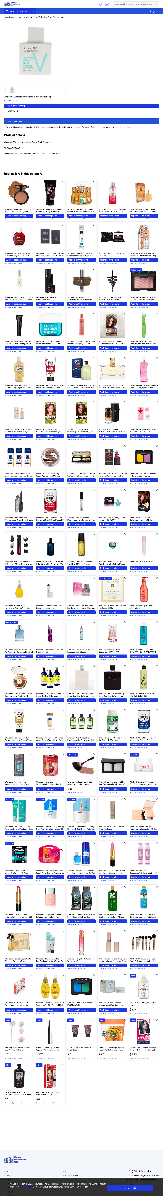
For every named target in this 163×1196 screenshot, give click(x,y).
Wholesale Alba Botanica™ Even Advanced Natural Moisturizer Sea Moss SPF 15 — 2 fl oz (18, 828)
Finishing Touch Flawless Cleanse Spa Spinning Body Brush (18, 1049)
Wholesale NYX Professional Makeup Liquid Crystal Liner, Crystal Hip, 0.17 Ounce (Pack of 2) (80, 519)
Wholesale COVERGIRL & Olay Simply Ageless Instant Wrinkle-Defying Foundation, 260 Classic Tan (50, 475)
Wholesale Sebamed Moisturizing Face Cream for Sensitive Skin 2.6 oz (143, 783)
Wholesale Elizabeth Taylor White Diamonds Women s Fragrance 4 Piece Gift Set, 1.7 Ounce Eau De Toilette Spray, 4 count (18, 960)
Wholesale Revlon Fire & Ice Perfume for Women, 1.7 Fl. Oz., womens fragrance (17, 607)
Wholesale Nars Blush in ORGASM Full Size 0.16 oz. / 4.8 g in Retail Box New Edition (143, 298)
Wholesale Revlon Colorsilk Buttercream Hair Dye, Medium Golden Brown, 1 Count (141, 519)
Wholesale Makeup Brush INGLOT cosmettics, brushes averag (80, 783)
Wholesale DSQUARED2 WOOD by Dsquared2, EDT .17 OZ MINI (143, 431)
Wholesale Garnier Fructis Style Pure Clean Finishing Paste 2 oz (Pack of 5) (113, 563)
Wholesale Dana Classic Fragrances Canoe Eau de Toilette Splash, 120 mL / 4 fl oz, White (81, 387)
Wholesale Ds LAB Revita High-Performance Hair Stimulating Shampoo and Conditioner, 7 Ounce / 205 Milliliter (19, 1004)
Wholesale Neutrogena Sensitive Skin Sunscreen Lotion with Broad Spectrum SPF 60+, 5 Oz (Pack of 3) (144, 916)
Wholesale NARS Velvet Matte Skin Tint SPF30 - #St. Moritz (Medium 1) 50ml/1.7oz (19, 343)
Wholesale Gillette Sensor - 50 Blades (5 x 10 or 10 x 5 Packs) (17, 872)
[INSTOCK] (81, 777)
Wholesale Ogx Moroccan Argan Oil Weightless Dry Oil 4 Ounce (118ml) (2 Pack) (50, 1004)
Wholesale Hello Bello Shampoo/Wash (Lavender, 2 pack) (143, 872)
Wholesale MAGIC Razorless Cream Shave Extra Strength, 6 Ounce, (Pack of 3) (50, 387)
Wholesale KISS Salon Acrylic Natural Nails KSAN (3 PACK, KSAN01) (110, 651)
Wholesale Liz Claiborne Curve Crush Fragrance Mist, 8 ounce (50, 651)
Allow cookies (130, 1188)
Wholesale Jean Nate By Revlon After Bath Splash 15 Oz (142, 695)
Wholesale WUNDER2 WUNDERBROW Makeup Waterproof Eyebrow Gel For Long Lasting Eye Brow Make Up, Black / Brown (81, 298)
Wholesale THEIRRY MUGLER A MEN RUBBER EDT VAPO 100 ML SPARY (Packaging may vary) (50, 254)
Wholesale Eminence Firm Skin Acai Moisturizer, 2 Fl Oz (112, 607)
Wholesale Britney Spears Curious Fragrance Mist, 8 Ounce (80, 651)
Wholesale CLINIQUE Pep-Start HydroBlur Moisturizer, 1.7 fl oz (48, 343)
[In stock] (143, 777)
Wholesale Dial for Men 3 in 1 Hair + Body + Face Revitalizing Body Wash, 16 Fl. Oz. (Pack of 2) (81, 916)
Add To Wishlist (13, 111)
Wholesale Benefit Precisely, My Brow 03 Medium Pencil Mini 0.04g (143, 254)
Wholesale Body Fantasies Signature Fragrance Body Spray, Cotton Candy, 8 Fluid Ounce (144, 387)
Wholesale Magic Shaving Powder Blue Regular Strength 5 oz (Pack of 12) (144, 739)
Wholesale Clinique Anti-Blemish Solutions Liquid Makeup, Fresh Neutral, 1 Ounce (48, 916)
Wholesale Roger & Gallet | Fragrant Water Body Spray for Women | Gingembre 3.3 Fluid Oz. (112, 210)
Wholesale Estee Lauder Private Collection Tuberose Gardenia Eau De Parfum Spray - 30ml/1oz (112, 387)
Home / (6, 17)
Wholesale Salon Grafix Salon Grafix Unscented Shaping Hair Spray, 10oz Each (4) (81, 254)
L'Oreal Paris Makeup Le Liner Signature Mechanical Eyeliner (47, 1049)
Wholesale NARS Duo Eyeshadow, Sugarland (112, 254)
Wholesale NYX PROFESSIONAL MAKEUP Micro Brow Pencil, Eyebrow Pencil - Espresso (111, 298)
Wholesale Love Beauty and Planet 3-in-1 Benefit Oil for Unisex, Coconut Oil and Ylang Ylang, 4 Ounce (80, 563)
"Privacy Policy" (26, 1187)
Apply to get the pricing (15, 106)
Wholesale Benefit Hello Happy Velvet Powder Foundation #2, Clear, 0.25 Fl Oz (144, 828)
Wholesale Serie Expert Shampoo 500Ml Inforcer (143, 607)
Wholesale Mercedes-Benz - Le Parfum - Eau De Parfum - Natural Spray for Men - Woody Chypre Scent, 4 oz (112, 431)
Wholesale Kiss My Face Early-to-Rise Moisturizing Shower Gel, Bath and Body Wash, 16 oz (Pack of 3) (80, 739)
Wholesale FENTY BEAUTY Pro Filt (143, 562)
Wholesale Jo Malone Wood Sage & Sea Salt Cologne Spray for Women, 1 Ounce (19, 298)
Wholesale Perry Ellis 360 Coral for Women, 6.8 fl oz (80, 960)
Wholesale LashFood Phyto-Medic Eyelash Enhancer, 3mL (49, 607)
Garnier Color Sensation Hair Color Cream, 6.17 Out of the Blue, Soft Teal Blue (143, 1049)
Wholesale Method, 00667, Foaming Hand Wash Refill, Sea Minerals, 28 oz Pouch (50, 828)
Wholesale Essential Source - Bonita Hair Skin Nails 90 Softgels (112, 739)
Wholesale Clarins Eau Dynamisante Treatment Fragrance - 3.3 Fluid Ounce (19, 254)
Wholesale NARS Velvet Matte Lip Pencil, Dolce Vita (49, 298)
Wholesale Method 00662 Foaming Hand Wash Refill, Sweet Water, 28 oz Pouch (80, 828)
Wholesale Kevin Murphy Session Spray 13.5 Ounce (111, 828)
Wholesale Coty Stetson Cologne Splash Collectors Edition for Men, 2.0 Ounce (143, 210)
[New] (143, 998)
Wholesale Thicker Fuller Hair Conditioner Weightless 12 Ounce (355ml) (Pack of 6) (111, 916)
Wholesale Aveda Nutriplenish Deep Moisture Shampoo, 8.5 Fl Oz (81, 343)
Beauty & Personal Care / (17, 17)
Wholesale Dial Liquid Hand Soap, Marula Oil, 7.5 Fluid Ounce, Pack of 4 (81, 210)
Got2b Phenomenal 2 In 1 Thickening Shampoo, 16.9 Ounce (18, 1093)
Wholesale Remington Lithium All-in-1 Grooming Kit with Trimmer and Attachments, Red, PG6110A (19, 563)
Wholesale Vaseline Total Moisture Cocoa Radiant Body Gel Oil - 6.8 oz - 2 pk (50, 739)
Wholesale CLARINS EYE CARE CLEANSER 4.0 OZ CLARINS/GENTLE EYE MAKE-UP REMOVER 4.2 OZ (144, 651)
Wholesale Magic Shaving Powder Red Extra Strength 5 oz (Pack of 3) (50, 519)
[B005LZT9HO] (112, 601)
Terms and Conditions (74, 1175)
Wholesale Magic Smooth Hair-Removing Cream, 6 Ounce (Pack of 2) (19, 739)
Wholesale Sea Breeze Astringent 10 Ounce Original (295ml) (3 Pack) (18, 387)
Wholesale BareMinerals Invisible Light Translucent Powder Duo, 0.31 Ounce (112, 783)
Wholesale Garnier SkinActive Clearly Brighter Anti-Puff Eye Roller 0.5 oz (143, 343)
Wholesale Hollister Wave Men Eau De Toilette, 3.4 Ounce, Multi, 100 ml (19, 651)
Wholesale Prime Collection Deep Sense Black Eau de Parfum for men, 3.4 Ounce (111, 695)
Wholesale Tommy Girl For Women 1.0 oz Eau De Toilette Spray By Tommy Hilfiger (18, 431)
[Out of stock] (143, 293)
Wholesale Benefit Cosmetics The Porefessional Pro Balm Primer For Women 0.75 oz (49, 960)
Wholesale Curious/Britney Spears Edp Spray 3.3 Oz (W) (112, 519)
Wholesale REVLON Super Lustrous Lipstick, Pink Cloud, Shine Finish (112, 872)
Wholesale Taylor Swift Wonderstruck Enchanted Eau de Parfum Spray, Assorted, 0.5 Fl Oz (49, 783)
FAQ (66, 1171)
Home (9, 1171)
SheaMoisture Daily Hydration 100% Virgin (143, 1004)
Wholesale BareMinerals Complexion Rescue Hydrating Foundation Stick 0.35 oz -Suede (113, 960)
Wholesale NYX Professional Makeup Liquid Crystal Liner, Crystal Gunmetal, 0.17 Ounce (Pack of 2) (18, 519)
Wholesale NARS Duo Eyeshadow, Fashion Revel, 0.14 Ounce (143, 475)
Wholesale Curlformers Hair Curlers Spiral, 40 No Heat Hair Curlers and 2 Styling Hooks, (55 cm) (50, 872)
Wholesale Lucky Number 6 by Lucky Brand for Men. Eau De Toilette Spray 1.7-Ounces (113, 475)
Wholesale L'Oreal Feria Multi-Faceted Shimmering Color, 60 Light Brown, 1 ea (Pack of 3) (112, 343)
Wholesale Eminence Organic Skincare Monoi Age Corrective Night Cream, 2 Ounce (111, 1004)
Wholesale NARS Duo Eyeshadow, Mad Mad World (80, 1004)
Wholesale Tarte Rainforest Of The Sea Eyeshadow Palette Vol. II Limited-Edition (18, 695)
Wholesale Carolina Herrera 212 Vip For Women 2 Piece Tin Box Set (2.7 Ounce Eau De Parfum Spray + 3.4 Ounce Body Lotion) (81, 475)
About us (10, 1175)
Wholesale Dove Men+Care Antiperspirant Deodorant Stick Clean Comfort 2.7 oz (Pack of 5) (18, 783)
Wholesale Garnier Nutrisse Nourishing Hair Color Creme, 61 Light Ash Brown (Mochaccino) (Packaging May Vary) (48, 431)
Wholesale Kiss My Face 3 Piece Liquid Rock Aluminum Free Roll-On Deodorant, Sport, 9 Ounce (18, 475)
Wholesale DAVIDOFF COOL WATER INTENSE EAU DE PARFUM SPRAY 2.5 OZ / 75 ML (49, 563)
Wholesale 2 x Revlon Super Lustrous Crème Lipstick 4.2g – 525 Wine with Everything (18, 916)
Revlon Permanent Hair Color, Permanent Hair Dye (47, 1093)
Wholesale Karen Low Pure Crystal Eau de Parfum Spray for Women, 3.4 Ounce (80, 607)
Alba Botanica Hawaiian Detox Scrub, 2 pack (79, 1049)
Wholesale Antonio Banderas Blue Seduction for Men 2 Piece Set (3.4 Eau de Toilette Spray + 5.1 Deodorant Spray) (81, 872)
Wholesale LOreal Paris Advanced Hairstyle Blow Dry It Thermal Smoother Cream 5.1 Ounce (49, 210)
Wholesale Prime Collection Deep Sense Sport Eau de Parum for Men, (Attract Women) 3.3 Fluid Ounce (81, 695)
